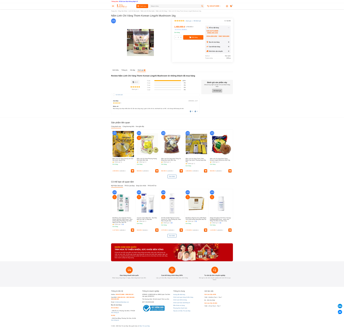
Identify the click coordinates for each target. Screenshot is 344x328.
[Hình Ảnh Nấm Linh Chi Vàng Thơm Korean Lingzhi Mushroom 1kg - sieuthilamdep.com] (140, 42)
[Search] (202, 6)
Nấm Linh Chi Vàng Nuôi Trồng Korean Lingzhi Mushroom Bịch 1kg (220, 159)
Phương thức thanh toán (180, 308)
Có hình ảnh (119, 94)
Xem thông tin (115, 312)
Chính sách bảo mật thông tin (181, 302)
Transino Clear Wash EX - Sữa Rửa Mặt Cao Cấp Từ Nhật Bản (147, 218)
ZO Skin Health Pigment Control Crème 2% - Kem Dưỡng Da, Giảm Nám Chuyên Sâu (171, 219)
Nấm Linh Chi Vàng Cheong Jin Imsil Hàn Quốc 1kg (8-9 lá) (122, 159)
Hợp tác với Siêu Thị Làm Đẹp (181, 311)
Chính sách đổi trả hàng (180, 300)
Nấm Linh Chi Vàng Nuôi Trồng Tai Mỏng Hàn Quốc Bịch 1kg (171, 159)
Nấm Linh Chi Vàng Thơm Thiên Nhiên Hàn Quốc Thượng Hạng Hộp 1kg (196, 160)
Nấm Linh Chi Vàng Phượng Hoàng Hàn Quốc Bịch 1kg (147, 159)
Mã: (225, 21)
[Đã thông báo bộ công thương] (153, 308)
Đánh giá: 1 (189, 21)
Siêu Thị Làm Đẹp (145, 326)
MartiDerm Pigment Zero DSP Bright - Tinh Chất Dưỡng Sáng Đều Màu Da (196, 218)
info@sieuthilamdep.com (122, 302)
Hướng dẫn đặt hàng (179, 294)
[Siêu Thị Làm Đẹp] (122, 6)
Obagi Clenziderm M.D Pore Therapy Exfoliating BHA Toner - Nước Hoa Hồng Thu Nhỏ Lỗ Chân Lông (220, 219)
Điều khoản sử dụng (179, 305)
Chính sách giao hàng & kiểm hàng (183, 297)
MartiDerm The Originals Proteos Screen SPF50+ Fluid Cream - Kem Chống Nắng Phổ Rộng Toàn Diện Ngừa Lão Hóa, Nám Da (122, 220)
